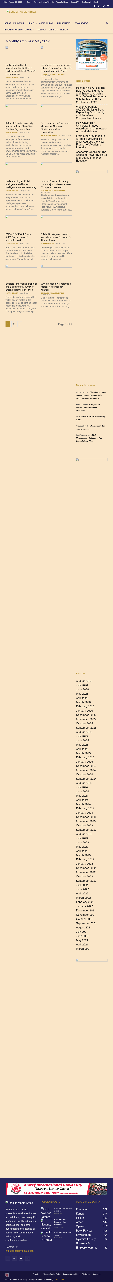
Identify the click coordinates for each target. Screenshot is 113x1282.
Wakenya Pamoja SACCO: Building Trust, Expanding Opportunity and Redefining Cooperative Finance (90, 112)
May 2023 (82, 846)
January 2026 (84, 710)
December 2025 (86, 715)
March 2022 (83, 898)
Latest (7, 23)
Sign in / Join (32, 2)
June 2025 (82, 740)
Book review (81, 23)
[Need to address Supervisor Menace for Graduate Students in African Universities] (56, 112)
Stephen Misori (12, 243)
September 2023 (86, 829)
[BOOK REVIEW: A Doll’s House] (46, 1235)
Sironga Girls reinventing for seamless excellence (88, 407)
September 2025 (86, 727)
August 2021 (84, 927)
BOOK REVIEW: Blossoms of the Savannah (60, 1221)
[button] (107, 23)
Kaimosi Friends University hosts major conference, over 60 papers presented (56, 184)
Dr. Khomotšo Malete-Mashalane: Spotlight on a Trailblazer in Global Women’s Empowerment (21, 69)
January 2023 (84, 864)
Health (31, 23)
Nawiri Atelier (59, 1279)
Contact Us (75, 2)
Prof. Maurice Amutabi (50, 135)
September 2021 (86, 923)
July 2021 (82, 932)
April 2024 (82, 800)
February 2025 (85, 757)
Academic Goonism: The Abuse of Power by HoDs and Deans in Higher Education (91, 156)
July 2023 (82, 838)
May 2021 (82, 940)
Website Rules (62, 2)
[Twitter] (104, 6)
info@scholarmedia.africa (19, 1250)
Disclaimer (86, 1274)
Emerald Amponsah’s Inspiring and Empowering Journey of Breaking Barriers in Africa (21, 286)
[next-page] (19, 324)
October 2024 (84, 774)
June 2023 (82, 842)
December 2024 (86, 766)
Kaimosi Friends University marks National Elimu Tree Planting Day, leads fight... (19, 126)
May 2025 (82, 744)
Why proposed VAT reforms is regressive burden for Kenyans (56, 286)
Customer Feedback (90, 2)
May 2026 (82, 693)
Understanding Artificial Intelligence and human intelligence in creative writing (21, 184)
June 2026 (82, 689)
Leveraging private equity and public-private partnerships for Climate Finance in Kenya (56, 68)
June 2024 (82, 791)
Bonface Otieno (12, 191)
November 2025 (86, 719)
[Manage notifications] (7, 1275)
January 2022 (84, 906)
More (63, 29)
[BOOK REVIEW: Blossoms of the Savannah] (46, 1222)
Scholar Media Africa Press (53, 191)
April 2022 (82, 893)
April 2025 (82, 749)
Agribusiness (46, 23)
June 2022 (82, 889)
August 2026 (84, 681)
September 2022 (86, 881)
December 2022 (86, 868)
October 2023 (84, 825)
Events (52, 29)
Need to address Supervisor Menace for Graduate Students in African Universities (55, 127)
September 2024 (86, 778)
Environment (63, 23)
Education (18, 23)
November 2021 (86, 915)
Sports (28, 29)
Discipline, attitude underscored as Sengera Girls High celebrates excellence (91, 395)
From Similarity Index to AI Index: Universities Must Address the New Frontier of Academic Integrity (90, 141)
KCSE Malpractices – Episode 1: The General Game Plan (89, 438)
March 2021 (83, 949)
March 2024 (83, 804)
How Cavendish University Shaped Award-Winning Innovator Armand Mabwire (91, 127)
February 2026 (85, 706)
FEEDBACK (41, 29)
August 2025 (84, 732)
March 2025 (83, 753)
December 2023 (86, 817)
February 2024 (85, 808)
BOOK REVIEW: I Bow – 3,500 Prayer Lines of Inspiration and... (18, 237)
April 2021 (82, 944)
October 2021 (84, 919)
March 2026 (83, 702)
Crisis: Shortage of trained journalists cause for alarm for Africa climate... (56, 237)
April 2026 (82, 698)
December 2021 (86, 910)
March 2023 (83, 855)
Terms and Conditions (71, 1274)
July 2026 (82, 685)
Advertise (36, 1274)
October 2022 (84, 876)
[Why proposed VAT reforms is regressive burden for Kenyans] (56, 272)
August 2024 (84, 783)
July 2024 (82, 787)
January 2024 (84, 812)
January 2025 (84, 761)
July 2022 (82, 885)
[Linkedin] (99, 6)
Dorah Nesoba (12, 77)
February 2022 (85, 902)
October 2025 (84, 723)
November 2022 (86, 872)
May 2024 (82, 795)
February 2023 (85, 859)
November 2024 (86, 770)
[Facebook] (94, 6)
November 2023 (86, 821)
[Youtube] (108, 6)
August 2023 (84, 834)
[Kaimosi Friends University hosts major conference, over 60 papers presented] (56, 170)
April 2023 (82, 851)
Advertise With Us (46, 2)
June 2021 (82, 936)
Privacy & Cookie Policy (51, 1274)
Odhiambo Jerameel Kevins (52, 74)
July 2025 (82, 736)
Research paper (12, 29)
